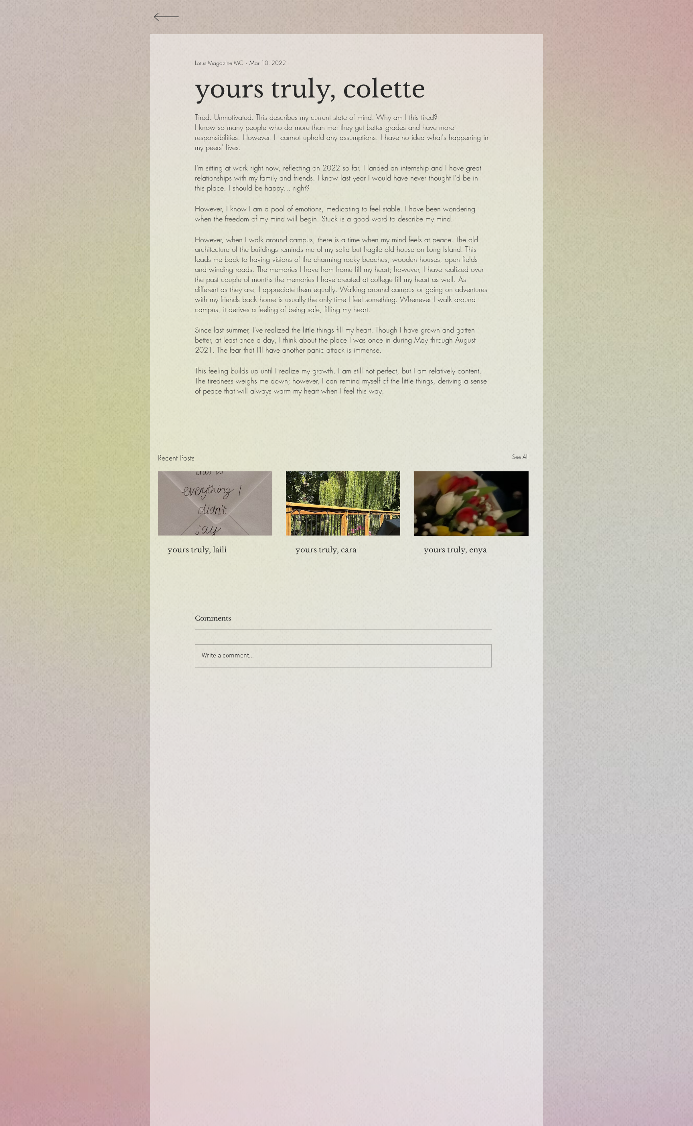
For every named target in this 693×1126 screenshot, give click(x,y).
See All (520, 457)
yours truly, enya (455, 550)
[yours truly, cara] (343, 503)
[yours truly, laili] (215, 503)
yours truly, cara (326, 550)
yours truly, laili (197, 550)
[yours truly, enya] (471, 503)
